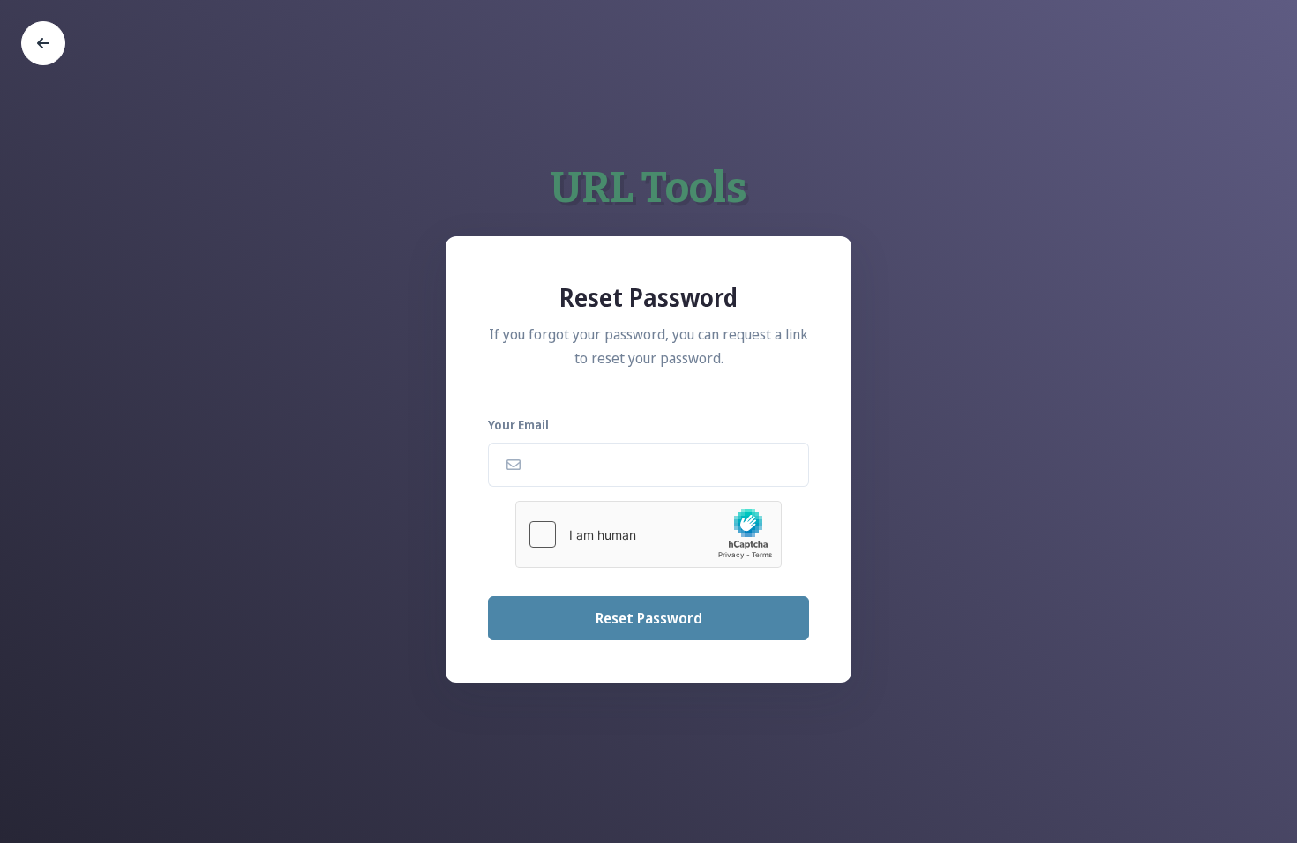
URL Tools (649, 187)
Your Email (518, 424)
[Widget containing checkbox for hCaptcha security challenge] (648, 534)
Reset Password (649, 618)
